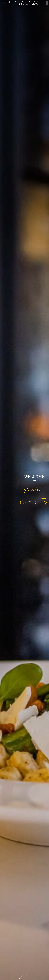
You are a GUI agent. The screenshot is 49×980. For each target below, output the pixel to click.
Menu (24, 2)
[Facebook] (47, 2)
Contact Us (34, 4)
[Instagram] (47, 4)
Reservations (33, 2)
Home (17, 2)
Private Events (23, 4)
